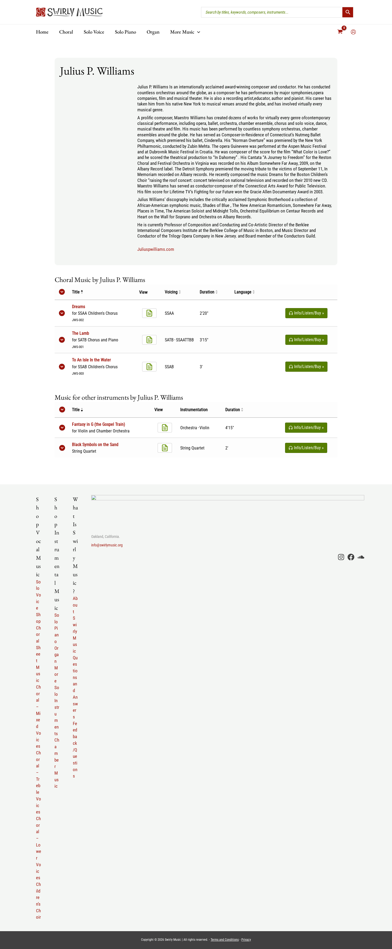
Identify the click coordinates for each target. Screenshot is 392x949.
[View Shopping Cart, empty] (340, 32)
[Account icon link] (353, 32)
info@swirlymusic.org (107, 545)
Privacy (246, 940)
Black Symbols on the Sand (95, 444)
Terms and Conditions (225, 940)
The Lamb (80, 333)
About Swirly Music (75, 625)
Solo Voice (38, 595)
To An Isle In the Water (91, 359)
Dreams (78, 306)
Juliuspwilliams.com (155, 249)
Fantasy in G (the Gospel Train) (98, 424)
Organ (56, 654)
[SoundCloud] (360, 557)
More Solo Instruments (56, 700)
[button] (197, 31)
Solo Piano (56, 628)
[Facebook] (350, 557)
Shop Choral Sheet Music (38, 647)
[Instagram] (341, 557)
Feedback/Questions (75, 750)
